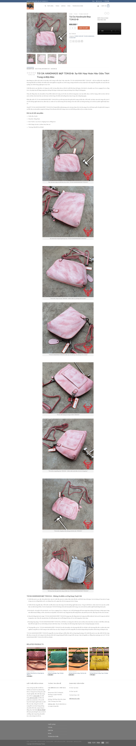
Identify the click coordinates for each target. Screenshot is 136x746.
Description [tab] (30, 68)
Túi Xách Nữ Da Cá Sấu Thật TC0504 (99, 673)
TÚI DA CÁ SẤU (49, 741)
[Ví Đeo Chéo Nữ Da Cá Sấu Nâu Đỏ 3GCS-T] (36, 658)
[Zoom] (28, 50)
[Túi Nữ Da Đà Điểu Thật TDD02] (57, 658)
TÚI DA (57, 6)
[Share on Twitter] (73, 41)
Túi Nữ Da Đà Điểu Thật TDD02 (55, 673)
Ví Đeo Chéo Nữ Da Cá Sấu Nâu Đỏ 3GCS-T (35, 674)
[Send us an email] (108, 1)
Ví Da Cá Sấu (33, 741)
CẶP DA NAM (69, 741)
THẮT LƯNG (50, 6)
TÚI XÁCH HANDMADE (89, 36)
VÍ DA (68, 6)
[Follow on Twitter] (107, 1)
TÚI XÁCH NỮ (72, 37)
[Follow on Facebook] (104, 1)
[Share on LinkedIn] (82, 41)
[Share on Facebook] (70, 41)
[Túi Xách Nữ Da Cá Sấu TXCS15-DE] (78, 658)
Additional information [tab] (42, 68)
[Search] (45, 5)
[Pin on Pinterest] (79, 41)
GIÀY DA (63, 6)
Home (70, 14)
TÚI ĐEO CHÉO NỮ (83, 14)
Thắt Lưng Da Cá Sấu (59, 741)
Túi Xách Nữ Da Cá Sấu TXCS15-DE (77, 673)
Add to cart (83, 28)
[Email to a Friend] (76, 41)
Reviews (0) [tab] (54, 68)
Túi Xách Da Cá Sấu (77, 6)
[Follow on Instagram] (105, 1)
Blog (93, 1)
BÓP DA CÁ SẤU (41, 741)
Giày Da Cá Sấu (77, 741)
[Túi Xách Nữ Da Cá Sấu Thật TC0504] (99, 658)
